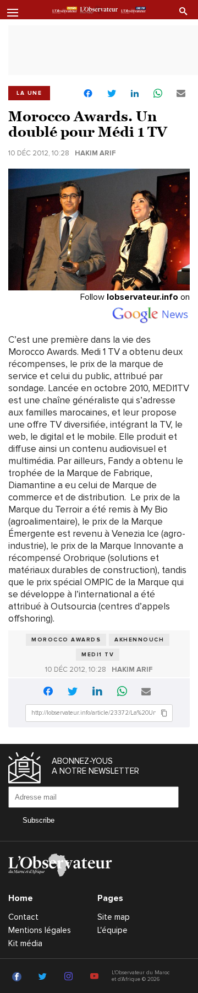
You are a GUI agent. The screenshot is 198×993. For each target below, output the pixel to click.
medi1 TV (97, 654)
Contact (23, 917)
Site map (113, 917)
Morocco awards (66, 639)
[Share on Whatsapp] (157, 94)
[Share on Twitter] (111, 94)
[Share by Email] (181, 94)
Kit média (25, 943)
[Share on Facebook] (88, 94)
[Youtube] (96, 977)
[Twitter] (44, 977)
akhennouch (139, 639)
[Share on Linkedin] (134, 94)
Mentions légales (39, 930)
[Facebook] (18, 977)
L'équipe (112, 930)
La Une (29, 93)
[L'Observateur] (64, 10)
